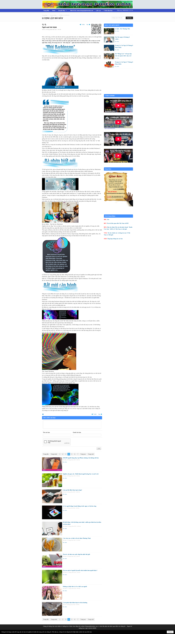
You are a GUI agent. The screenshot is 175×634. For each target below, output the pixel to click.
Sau (87, 24)
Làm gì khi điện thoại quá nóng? (72, 490)
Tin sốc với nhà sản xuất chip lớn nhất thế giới (76, 554)
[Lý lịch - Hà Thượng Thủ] (109, 31)
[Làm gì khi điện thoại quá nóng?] (52, 496)
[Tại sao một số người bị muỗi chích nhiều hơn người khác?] (52, 577)
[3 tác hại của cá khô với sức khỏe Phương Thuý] (52, 544)
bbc (108, 219)
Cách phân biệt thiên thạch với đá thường (75, 602)
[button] (63, 10)
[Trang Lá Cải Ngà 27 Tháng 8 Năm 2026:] (109, 64)
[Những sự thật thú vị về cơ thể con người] (52, 593)
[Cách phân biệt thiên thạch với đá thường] (52, 609)
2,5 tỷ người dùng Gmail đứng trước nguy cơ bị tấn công (79, 506)
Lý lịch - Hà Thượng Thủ (122, 29)
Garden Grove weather (118, 93)
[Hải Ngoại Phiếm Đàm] (87, 4)
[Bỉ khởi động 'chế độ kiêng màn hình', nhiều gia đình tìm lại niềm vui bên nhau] (52, 528)
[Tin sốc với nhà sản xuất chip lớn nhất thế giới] (52, 560)
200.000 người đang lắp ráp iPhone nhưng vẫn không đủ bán (81, 458)
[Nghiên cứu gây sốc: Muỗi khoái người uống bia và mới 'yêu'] (52, 480)
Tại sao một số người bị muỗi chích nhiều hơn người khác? (80, 570)
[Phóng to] (45, 24)
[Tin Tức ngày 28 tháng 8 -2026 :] (109, 39)
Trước (83, 24)
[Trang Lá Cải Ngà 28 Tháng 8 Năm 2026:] (109, 48)
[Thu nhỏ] (43, 24)
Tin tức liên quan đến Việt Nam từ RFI (118, 223)
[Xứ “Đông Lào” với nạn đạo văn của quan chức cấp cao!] (109, 56)
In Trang (43, 414)
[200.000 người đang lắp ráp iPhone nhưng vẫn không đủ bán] (52, 464)
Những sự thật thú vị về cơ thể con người (75, 586)
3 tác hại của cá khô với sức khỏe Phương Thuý (77, 538)
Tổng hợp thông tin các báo (115, 238)
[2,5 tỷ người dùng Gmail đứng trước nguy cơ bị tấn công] (52, 512)
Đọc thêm (65, 462)
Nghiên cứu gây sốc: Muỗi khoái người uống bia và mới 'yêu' (81, 474)
